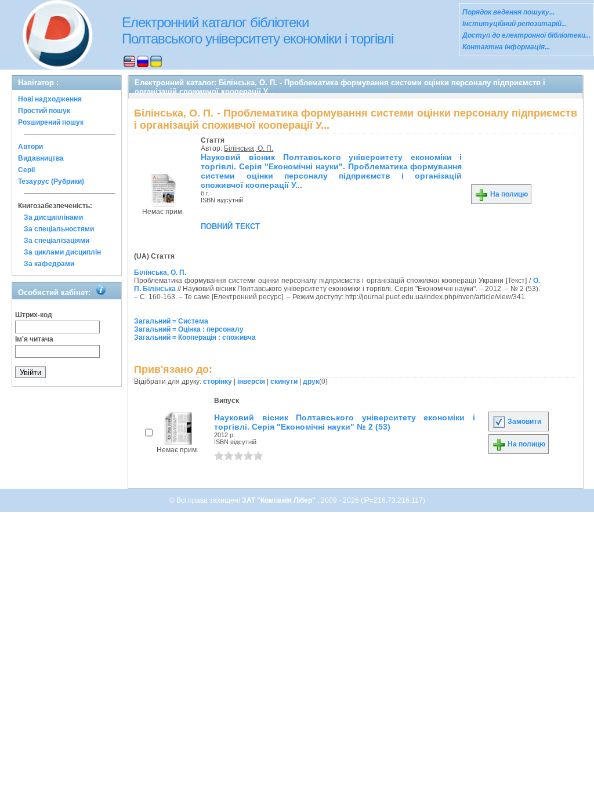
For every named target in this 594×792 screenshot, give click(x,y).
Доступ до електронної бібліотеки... (526, 35)
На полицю (508, 194)
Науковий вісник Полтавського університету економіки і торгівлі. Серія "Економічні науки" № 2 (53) (344, 422)
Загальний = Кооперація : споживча (195, 337)
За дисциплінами (53, 217)
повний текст (230, 225)
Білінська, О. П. (248, 148)
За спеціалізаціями (56, 241)
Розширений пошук (51, 122)
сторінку (217, 381)
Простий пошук (44, 111)
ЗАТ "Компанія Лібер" (279, 500)
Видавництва (41, 158)
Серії (26, 170)
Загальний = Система (171, 321)
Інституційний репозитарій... (514, 24)
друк (311, 381)
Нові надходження (50, 99)
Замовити (523, 421)
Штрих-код (33, 315)
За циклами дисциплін (62, 252)
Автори (30, 147)
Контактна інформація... (506, 47)
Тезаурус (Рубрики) (51, 181)
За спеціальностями (59, 229)
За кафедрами (49, 264)
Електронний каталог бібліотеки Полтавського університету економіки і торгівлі (257, 30)
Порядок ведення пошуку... (508, 12)
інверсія (251, 381)
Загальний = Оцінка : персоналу (189, 329)
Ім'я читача (34, 339)
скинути (284, 381)
